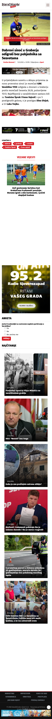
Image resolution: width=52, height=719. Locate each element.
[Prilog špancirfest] (26, 713)
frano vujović (25, 147)
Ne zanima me (12, 335)
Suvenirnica (10, 697)
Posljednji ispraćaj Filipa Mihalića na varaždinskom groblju (23, 391)
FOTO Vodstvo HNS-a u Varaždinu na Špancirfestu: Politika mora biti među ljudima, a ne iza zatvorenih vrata (23, 618)
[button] (4, 180)
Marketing (9, 693)
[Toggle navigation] (48, 5)
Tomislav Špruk (10, 147)
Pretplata (42, 697)
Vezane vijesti (26, 157)
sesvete (30, 144)
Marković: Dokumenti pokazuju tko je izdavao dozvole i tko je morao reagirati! (24, 528)
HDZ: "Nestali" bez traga (17, 438)
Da (7, 328)
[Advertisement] (26, 230)
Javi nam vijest (13, 700)
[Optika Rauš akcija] (26, 71)
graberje (19, 144)
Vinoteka (27, 697)
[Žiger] (26, 112)
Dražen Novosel (9, 62)
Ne (7, 331)
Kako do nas (41, 693)
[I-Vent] (26, 130)
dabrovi (7, 144)
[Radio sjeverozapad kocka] (26, 289)
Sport (42, 62)
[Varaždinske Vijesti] (11, 4)
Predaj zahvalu (38, 700)
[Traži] (31, 5)
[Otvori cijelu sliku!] (26, 29)
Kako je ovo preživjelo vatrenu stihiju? (24, 484)
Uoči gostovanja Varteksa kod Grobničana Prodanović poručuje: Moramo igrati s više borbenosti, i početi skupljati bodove (26, 192)
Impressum (25, 693)
